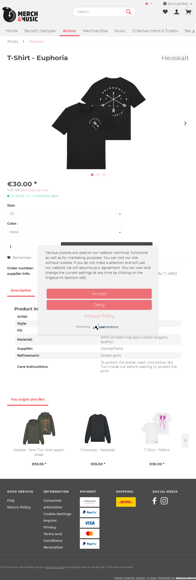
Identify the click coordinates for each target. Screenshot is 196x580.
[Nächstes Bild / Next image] (98, 174)
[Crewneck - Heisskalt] (98, 428)
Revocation (53, 547)
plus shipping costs (34, 190)
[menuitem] (149, 4)
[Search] (129, 11)
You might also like (28, 399)
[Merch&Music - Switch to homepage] (20, 14)
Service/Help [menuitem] (178, 4)
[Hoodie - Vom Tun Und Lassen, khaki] (39, 428)
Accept (99, 293)
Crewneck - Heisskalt (98, 450)
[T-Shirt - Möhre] (157, 428)
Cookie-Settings (57, 514)
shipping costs (55, 567)
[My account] (176, 11)
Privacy (50, 527)
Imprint (50, 520)
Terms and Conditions (53, 537)
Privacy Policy (99, 316)
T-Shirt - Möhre (156, 450)
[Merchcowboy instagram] (164, 500)
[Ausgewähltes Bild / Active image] (92, 174)
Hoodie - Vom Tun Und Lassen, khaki (39, 452)
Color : (12, 223)
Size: (11, 205)
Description (21, 290)
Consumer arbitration (53, 503)
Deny (99, 305)
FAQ (11, 500)
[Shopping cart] (188, 11)
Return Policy (19, 507)
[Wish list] (165, 11)
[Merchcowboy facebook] (156, 500)
